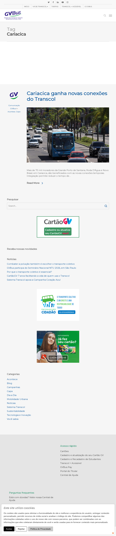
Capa (18, 112)
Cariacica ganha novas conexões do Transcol (67, 96)
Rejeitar (21, 529)
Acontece (11, 112)
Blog (9, 383)
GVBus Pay (66, 467)
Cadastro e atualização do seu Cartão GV (82, 455)
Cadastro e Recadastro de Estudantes (80, 459)
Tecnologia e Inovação (19, 415)
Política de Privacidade (40, 529)
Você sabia (12, 419)
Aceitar (9, 529)
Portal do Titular (68, 471)
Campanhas (13, 387)
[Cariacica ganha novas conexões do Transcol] (68, 167)
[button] (110, 15)
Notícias (11, 403)
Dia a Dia (11, 395)
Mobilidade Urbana (17, 399)
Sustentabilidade (16, 411)
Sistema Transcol (16, 407)
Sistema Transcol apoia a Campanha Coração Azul (33, 279)
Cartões (64, 451)
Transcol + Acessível (70, 463)
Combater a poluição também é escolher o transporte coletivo (41, 264)
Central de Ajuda (69, 475)
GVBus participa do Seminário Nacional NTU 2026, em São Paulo (41, 268)
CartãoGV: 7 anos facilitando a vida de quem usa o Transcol (38, 275)
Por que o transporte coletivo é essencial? (29, 271)
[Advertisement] (58, 63)
